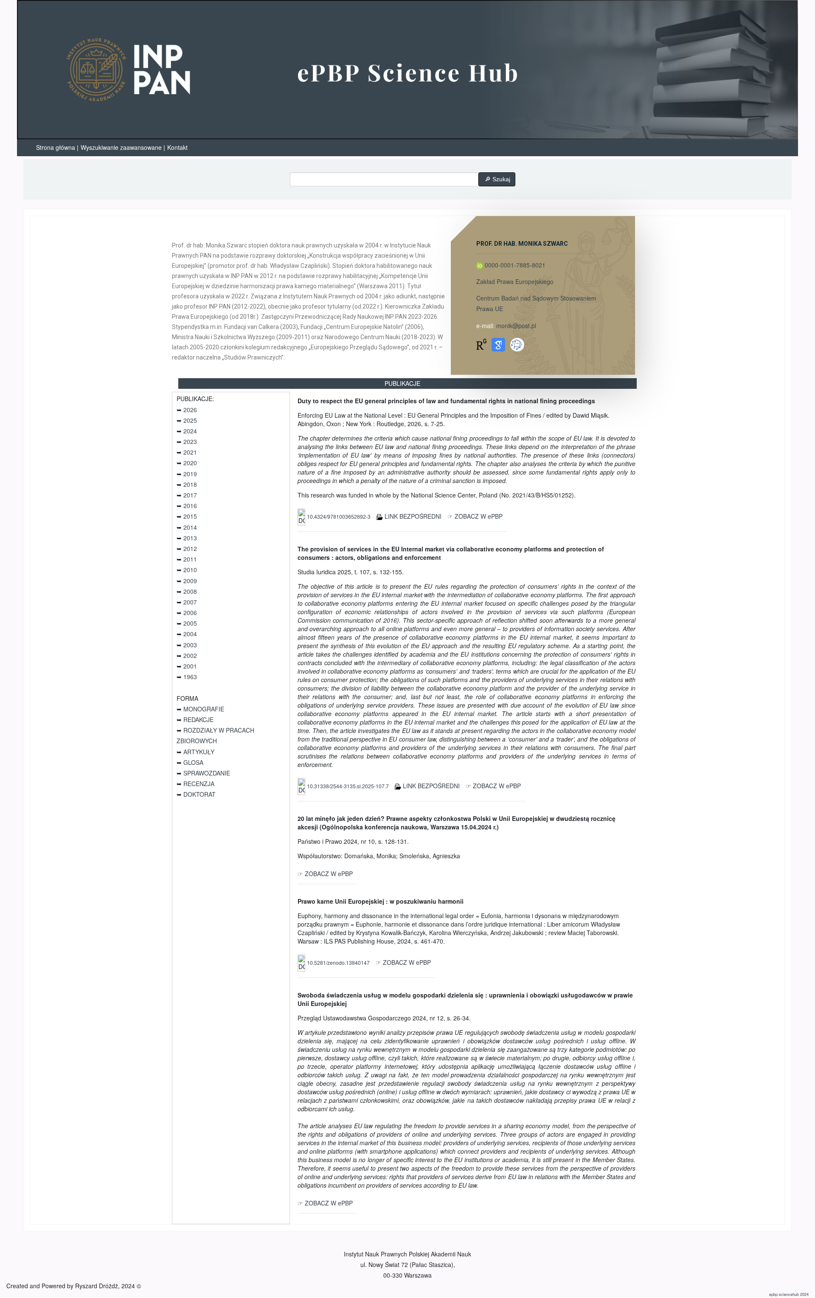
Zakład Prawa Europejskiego (515, 281)
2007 (190, 602)
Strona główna (55, 147)
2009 (190, 580)
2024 (190, 431)
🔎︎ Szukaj (496, 179)
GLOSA (193, 762)
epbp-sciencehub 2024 (789, 1294)
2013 (190, 538)
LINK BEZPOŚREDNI (413, 516)
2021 (190, 452)
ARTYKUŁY (198, 751)
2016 (190, 505)
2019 (190, 473)
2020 (190, 462)
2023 (190, 441)
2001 (190, 666)
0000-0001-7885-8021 (515, 265)
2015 (190, 516)
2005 (190, 623)
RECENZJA (198, 783)
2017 (190, 495)
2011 (190, 559)
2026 (190, 409)
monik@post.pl (516, 325)
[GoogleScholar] (498, 343)
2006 (190, 612)
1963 (190, 676)
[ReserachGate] (481, 343)
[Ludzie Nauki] (517, 343)
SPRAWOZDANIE (206, 773)
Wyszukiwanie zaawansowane (121, 147)
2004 (190, 633)
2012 (190, 548)
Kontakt (177, 147)
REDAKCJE (198, 719)
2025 (190, 420)
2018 (190, 484)
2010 (190, 569)
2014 (190, 527)
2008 (190, 591)
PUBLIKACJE (402, 383)
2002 (190, 655)
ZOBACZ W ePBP (479, 516)
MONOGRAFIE (203, 709)
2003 (190, 645)
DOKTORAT (199, 794)
